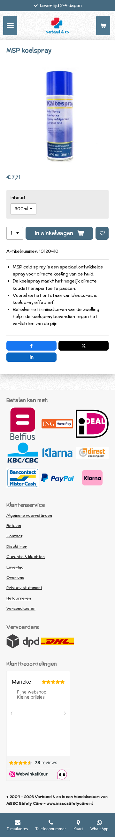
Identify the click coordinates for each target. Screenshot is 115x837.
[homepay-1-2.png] (57, 424)
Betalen (13, 525)
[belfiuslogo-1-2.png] (22, 424)
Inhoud (18, 198)
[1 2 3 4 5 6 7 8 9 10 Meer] (14, 233)
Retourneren (18, 598)
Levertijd (15, 567)
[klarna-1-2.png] (57, 452)
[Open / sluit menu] (10, 25)
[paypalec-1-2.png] (57, 477)
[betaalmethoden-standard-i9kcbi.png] (92, 477)
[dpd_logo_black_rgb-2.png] (22, 641)
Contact (14, 536)
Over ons (15, 577)
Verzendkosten (20, 608)
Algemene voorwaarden (29, 515)
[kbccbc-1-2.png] (22, 452)
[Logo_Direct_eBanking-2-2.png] (92, 452)
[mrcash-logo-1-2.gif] (22, 477)
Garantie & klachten (25, 556)
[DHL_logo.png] (57, 641)
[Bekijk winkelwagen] (103, 25)
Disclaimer (16, 546)
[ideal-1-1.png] (92, 424)
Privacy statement (24, 587)
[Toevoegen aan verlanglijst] (102, 233)
